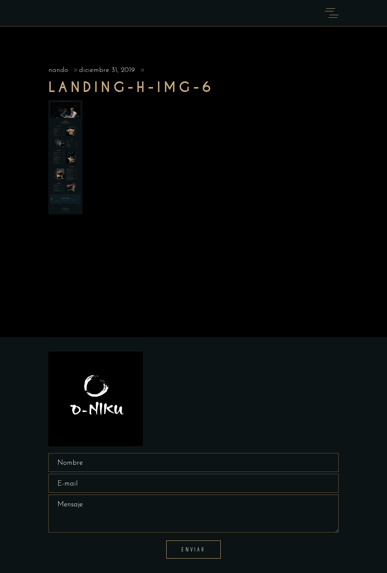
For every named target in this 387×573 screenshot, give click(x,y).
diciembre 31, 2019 (108, 70)
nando (59, 70)
